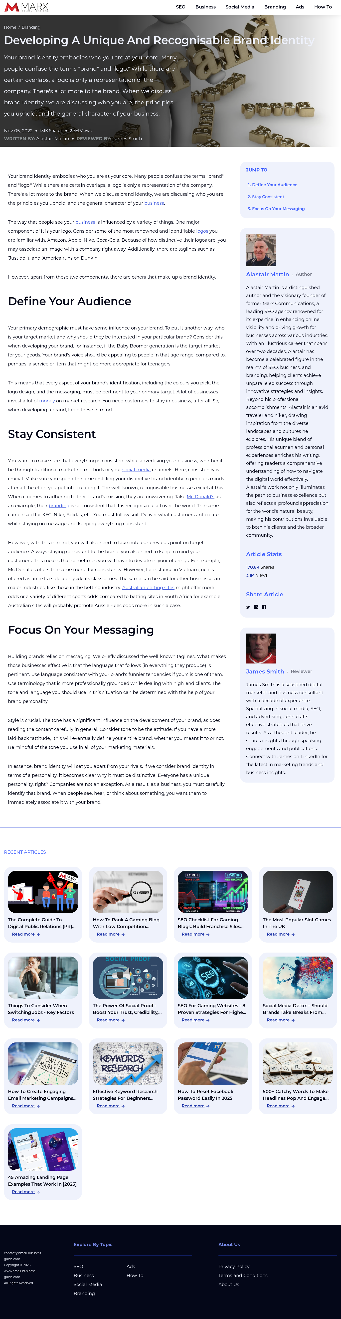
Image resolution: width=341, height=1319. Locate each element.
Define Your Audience (274, 185)
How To (323, 7)
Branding (275, 7)
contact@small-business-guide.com (23, 1256)
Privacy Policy (234, 1266)
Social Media (240, 7)
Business (205, 7)
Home (10, 27)
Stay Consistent (268, 197)
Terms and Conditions (243, 1275)
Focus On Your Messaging (278, 209)
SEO (180, 7)
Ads (300, 7)
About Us (228, 1284)
